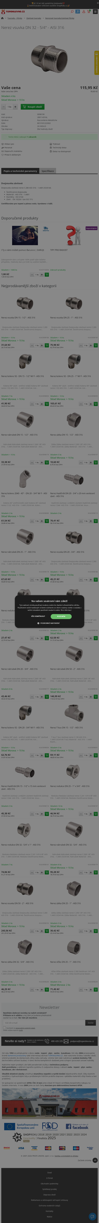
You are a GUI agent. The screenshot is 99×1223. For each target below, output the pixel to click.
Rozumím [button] (61, 616)
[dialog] (49, 611)
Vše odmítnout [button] (38, 616)
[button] (49, 623)
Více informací (66, 610)
